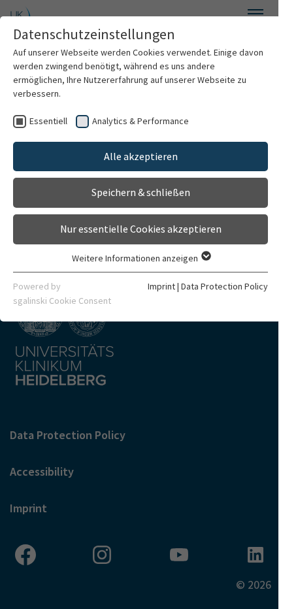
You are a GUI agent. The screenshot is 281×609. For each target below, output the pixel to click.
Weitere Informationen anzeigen (136, 258)
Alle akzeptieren (141, 156)
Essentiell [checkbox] (48, 121)
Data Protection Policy (224, 286)
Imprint (161, 286)
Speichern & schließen (140, 192)
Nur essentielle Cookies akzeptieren (141, 228)
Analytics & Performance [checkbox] (140, 121)
